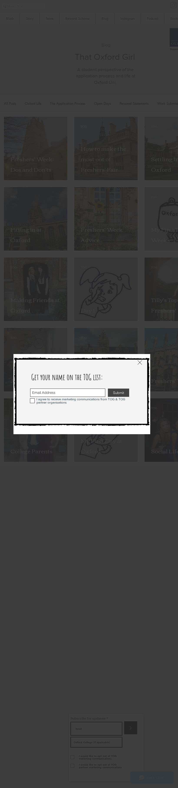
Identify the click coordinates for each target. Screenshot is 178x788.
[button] (140, 362)
